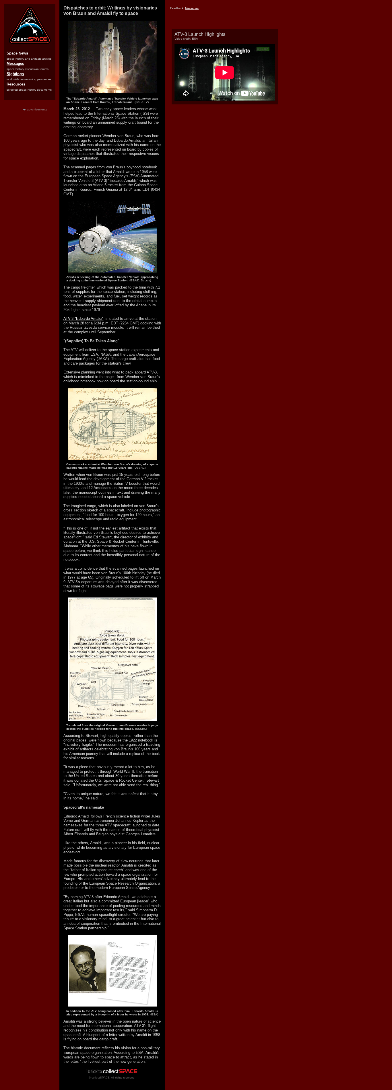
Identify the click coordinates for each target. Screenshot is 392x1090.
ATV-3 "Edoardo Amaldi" (83, 318)
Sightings (15, 74)
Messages (15, 63)
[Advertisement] (30, 198)
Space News (17, 53)
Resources (16, 84)
